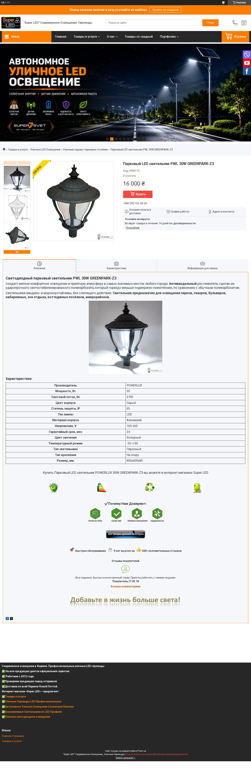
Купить (141, 194)
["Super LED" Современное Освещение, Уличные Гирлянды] (11, 23)
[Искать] (210, 22)
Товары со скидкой (139, 36)
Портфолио (168, 36)
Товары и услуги (85, 36)
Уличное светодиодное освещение (27, 716)
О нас (111, 36)
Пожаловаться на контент (139, 754)
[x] (11, 619)
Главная (60, 36)
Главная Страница (13, 735)
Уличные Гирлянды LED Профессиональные (33, 701)
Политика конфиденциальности (171, 754)
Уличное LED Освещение (45, 149)
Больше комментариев (125, 586)
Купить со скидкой (165, 10)
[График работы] (243, 22)
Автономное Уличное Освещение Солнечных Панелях (39, 706)
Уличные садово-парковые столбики (85, 149)
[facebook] (7, 619)
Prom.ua (142, 751)
